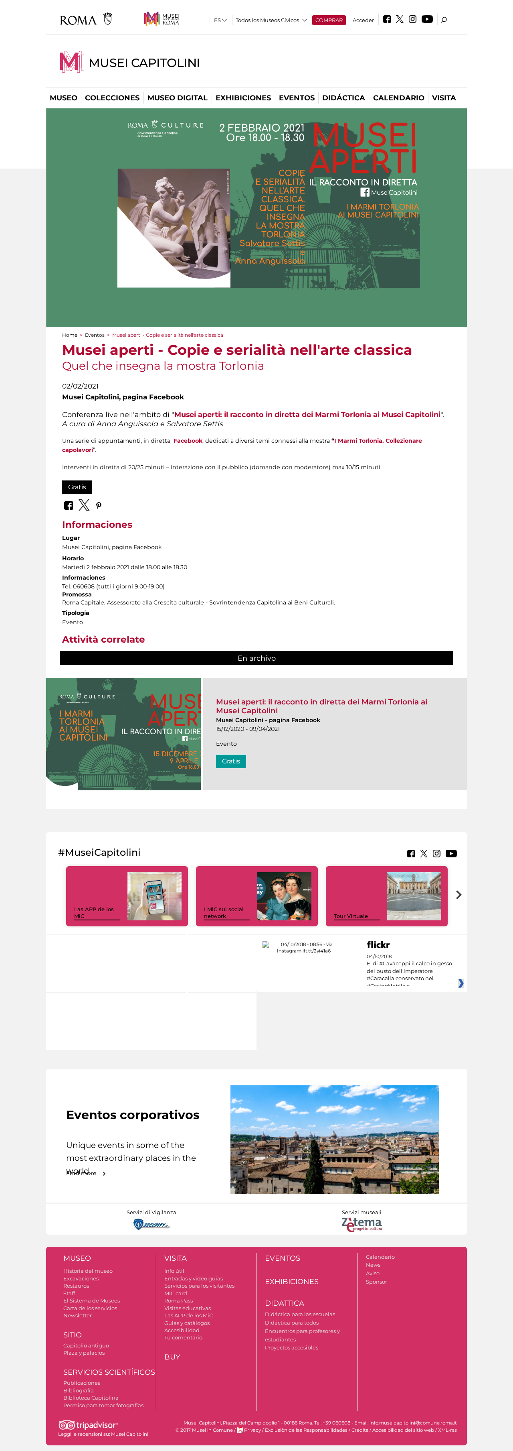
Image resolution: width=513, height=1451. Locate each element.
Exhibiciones (243, 98)
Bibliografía (78, 1390)
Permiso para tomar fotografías (103, 1405)
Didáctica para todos (292, 1322)
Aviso (373, 1273)
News (373, 1265)
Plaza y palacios (84, 1352)
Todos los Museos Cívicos (267, 20)
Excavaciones (81, 1278)
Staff (69, 1293)
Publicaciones (81, 1383)
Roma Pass (178, 1300)
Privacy (252, 1430)
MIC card (175, 1293)
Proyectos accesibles (291, 1347)
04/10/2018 (409, 971)
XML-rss (447, 1430)
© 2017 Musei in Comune (204, 1430)
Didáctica (343, 98)
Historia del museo (88, 1271)
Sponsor (376, 1281)
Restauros (76, 1285)
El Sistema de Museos (91, 1300)
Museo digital (177, 98)
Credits (359, 1430)
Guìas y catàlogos (187, 1323)
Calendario (398, 98)
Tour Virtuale (351, 916)
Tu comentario (183, 1337)
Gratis (77, 487)
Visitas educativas (187, 1308)
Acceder (363, 20)
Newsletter (77, 1315)
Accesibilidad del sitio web (403, 1430)
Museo (63, 98)
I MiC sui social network (224, 912)
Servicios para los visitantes (199, 1285)
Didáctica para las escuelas (300, 1314)
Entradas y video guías (193, 1278)
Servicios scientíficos (109, 1372)
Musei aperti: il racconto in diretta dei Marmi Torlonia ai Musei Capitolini (307, 414)
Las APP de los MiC (188, 1315)
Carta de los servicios (90, 1308)
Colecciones (112, 98)
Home (69, 335)
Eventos (297, 98)
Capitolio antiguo (86, 1345)
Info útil (174, 1271)
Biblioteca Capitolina (91, 1397)
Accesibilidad (182, 1330)
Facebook (188, 440)
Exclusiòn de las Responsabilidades (306, 1430)
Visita (444, 98)
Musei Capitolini (144, 62)
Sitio (72, 1335)
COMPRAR (329, 20)
